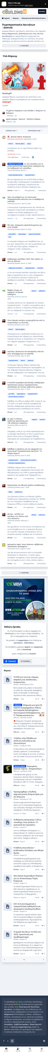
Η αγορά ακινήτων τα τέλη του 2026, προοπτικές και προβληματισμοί (27, 934)
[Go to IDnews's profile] (3, 113)
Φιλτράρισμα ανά (34, 131)
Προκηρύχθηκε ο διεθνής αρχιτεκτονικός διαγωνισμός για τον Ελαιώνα (28, 794)
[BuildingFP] (24, 76)
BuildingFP (7, 93)
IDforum (18, 425)
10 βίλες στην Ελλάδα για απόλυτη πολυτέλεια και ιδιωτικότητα (25, 741)
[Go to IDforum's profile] (3, 419)
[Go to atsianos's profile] (3, 197)
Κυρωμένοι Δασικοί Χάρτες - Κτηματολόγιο (28, 767)
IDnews (10, 115)
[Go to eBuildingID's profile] (3, 137)
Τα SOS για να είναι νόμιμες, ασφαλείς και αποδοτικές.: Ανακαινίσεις (26, 679)
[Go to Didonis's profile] (3, 120)
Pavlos (17, 549)
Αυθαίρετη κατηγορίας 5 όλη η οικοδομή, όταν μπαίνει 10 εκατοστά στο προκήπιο (27, 822)
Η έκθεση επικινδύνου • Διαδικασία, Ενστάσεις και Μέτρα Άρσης (28, 850)
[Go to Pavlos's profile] (3, 545)
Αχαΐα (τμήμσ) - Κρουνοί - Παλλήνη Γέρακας (23, 119)
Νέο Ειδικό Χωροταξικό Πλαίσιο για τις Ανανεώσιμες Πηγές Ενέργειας (28, 878)
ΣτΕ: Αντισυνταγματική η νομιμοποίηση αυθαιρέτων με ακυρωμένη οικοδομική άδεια (27, 906)
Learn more (4, 4)
